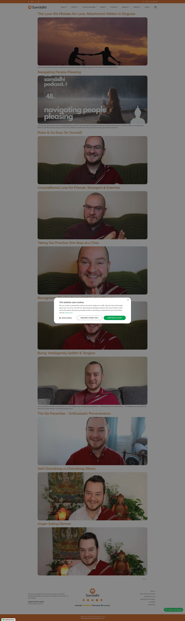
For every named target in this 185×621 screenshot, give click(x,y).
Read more (69, 313)
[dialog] (92, 310)
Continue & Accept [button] (114, 318)
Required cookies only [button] (90, 318)
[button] (65, 318)
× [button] (128, 300)
